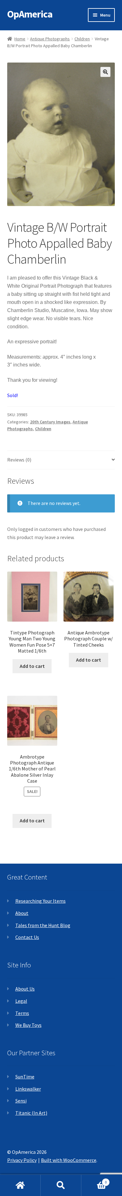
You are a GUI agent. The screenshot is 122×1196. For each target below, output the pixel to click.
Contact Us (27, 937)
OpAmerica (30, 14)
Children (82, 39)
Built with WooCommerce (68, 1160)
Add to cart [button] (32, 666)
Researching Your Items (40, 901)
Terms (22, 1013)
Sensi (21, 1101)
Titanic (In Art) (31, 1113)
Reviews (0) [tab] (19, 460)
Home (19, 39)
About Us (25, 989)
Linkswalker (28, 1089)
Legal (21, 1001)
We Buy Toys (28, 1025)
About (21, 913)
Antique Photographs (50, 39)
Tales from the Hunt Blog (42, 925)
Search (61, 1185)
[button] (105, 72)
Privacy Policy (22, 1160)
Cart (94, 1179)
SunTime (24, 1076)
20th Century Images (50, 422)
